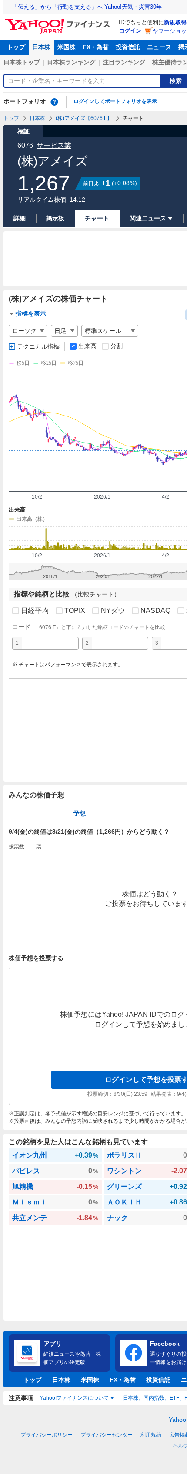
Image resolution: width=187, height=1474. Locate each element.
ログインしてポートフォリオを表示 (115, 101)
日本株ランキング (71, 62)
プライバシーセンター (106, 1435)
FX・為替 (96, 46)
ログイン (130, 30)
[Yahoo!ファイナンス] (58, 21)
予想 (79, 813)
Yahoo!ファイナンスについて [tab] (74, 1398)
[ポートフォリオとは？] (54, 101)
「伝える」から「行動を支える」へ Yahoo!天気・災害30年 (87, 6)
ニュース (159, 46)
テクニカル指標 (38, 346)
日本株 (41, 46)
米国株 (66, 46)
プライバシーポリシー (46, 1435)
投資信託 (128, 46)
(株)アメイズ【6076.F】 (84, 118)
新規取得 (175, 22)
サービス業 (54, 145)
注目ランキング (124, 62)
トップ (16, 46)
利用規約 (150, 1435)
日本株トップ (21, 62)
